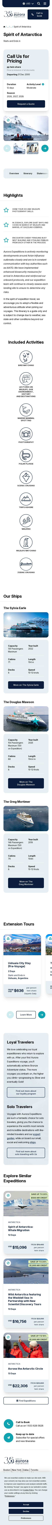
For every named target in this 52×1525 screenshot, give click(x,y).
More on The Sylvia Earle (26, 685)
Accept (26, 1505)
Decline (26, 1511)
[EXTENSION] (8, 939)
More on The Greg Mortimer (26, 882)
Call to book (39, 14)
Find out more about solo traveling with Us (26, 1152)
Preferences (26, 1518)
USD (28, 3)
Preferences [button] (9, 1496)
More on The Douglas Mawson (26, 783)
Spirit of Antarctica (22, 26)
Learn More (26, 1014)
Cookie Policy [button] (28, 1490)
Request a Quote (26, 104)
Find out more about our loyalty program (26, 1092)
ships (33, 1142)
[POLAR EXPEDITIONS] (8, 120)
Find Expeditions (27, 1400)
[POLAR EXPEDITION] (8, 1195)
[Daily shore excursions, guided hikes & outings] (43, 84)
